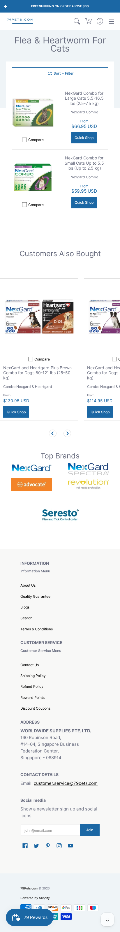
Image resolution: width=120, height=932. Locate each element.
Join (89, 830)
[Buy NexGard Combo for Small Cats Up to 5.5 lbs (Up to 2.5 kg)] (33, 177)
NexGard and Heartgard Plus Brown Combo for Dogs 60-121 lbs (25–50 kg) (37, 372)
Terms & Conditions (36, 629)
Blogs (24, 607)
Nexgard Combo (84, 112)
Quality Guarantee (35, 596)
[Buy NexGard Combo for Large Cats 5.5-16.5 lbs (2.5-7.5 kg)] (33, 112)
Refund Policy (31, 686)
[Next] (67, 433)
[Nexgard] (31, 469)
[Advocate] (31, 484)
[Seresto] (60, 514)
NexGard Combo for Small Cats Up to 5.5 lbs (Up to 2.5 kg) (84, 162)
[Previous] (52, 433)
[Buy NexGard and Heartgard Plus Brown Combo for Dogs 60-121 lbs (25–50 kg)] (39, 317)
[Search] (77, 21)
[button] (88, 21)
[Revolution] (88, 484)
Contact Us (29, 665)
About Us (28, 585)
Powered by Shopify (35, 898)
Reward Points (32, 697)
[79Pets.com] (20, 21)
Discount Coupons (35, 708)
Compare (36, 140)
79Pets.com (29, 888)
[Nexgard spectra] (88, 469)
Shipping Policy (33, 675)
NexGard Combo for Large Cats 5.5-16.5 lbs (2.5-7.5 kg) (84, 98)
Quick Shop (84, 138)
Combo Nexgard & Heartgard (27, 386)
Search (26, 618)
